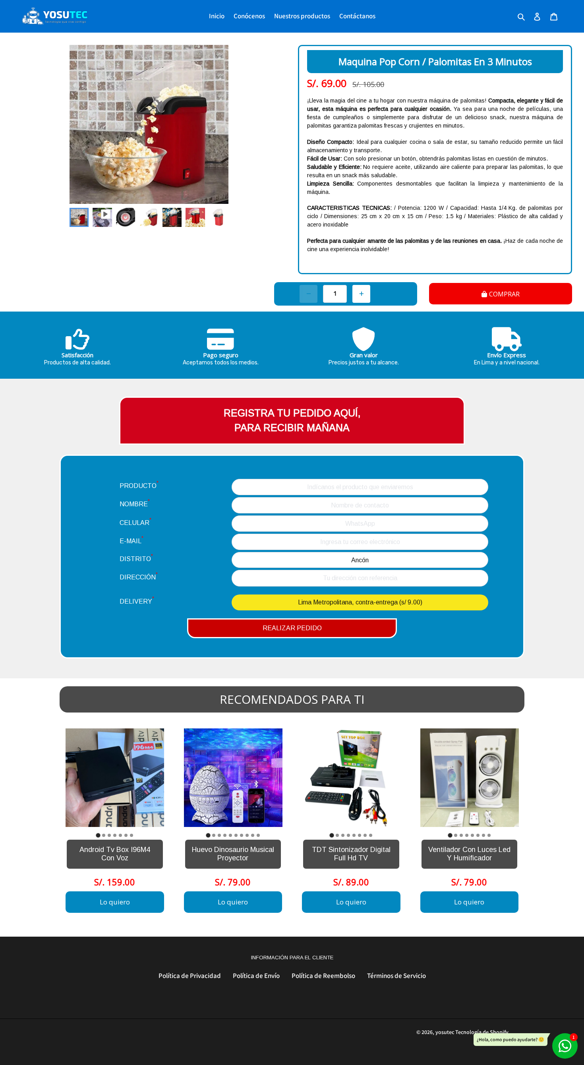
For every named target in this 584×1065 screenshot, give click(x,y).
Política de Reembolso (323, 975)
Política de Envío (256, 975)
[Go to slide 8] (247, 835)
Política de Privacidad (190, 975)
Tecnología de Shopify (482, 1032)
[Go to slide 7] (131, 835)
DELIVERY (137, 600)
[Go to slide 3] (109, 835)
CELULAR (135, 521)
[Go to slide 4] (114, 835)
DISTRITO (136, 557)
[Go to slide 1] (98, 835)
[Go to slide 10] (258, 835)
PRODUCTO (139, 484)
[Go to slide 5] (120, 835)
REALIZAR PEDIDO (292, 628)
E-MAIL (131, 539)
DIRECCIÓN (139, 576)
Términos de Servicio (396, 975)
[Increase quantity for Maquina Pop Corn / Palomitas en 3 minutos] (361, 294)
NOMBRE (135, 502)
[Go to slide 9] (252, 835)
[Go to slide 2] (103, 835)
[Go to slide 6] (126, 835)
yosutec (444, 1032)
